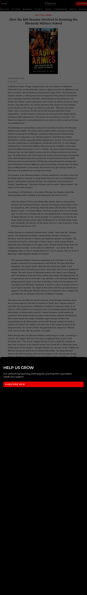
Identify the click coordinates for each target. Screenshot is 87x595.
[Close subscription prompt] (84, 361)
